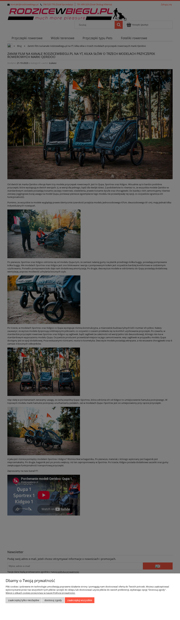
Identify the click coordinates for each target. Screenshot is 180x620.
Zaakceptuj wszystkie (79, 600)
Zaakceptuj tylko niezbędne (23, 600)
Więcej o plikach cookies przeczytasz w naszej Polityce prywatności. (40, 592)
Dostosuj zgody (53, 600)
